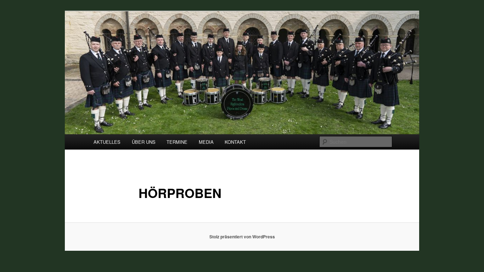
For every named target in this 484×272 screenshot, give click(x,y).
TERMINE (177, 141)
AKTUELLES (107, 141)
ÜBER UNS (144, 141)
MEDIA (206, 141)
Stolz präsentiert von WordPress (242, 236)
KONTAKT (235, 141)
